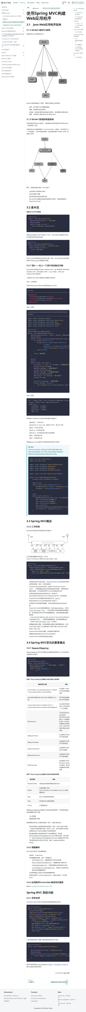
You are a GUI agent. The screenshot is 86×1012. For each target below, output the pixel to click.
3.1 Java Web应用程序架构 (79, 9)
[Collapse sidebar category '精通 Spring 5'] (23, 13)
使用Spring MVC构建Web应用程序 (13, 22)
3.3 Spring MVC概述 (78, 29)
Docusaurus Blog (36, 996)
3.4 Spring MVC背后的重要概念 (78, 35)
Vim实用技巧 (5, 49)
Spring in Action (7, 62)
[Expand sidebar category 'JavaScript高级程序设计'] (23, 31)
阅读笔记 (6, 1001)
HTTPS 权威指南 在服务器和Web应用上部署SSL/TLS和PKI (13, 35)
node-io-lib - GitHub (64, 996)
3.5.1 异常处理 (78, 57)
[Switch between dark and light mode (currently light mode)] (69, 2)
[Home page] (28, 7)
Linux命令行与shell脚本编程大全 (11, 45)
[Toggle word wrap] (64, 318)
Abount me (44, 3)
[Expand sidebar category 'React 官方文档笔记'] (23, 28)
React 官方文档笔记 (8, 28)
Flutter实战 (5, 10)
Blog (38, 3)
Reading (22, 3)
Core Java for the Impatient (10, 39)
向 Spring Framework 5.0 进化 (12, 16)
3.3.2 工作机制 (78, 32)
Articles (15, 3)
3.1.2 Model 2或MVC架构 (79, 13)
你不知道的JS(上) (7, 74)
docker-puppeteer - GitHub (66, 999)
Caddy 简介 (34, 1001)
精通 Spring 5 (6, 13)
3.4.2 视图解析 (78, 44)
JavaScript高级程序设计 (9, 31)
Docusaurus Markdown (38, 998)
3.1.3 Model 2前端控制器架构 (79, 17)
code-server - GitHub (64, 1003)
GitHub (64, 2)
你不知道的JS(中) (7, 71)
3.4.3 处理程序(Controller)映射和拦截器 (79, 48)
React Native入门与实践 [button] (9, 55)
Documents (31, 3)
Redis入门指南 (6, 58)
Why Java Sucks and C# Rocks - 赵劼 (15, 998)
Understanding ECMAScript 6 (11, 65)
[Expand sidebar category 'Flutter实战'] (23, 10)
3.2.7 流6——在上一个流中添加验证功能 (79, 25)
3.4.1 (79, 40)
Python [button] (4, 52)
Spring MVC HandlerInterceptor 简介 (40, 886)
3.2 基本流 (76, 21)
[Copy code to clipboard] (67, 216)
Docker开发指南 (7, 68)
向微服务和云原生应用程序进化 (12, 25)
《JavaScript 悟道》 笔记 (9, 42)
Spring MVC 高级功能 (78, 54)
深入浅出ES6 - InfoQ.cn (11, 996)
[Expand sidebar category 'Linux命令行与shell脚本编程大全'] (23, 46)
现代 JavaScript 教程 (8, 77)
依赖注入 (5, 19)
